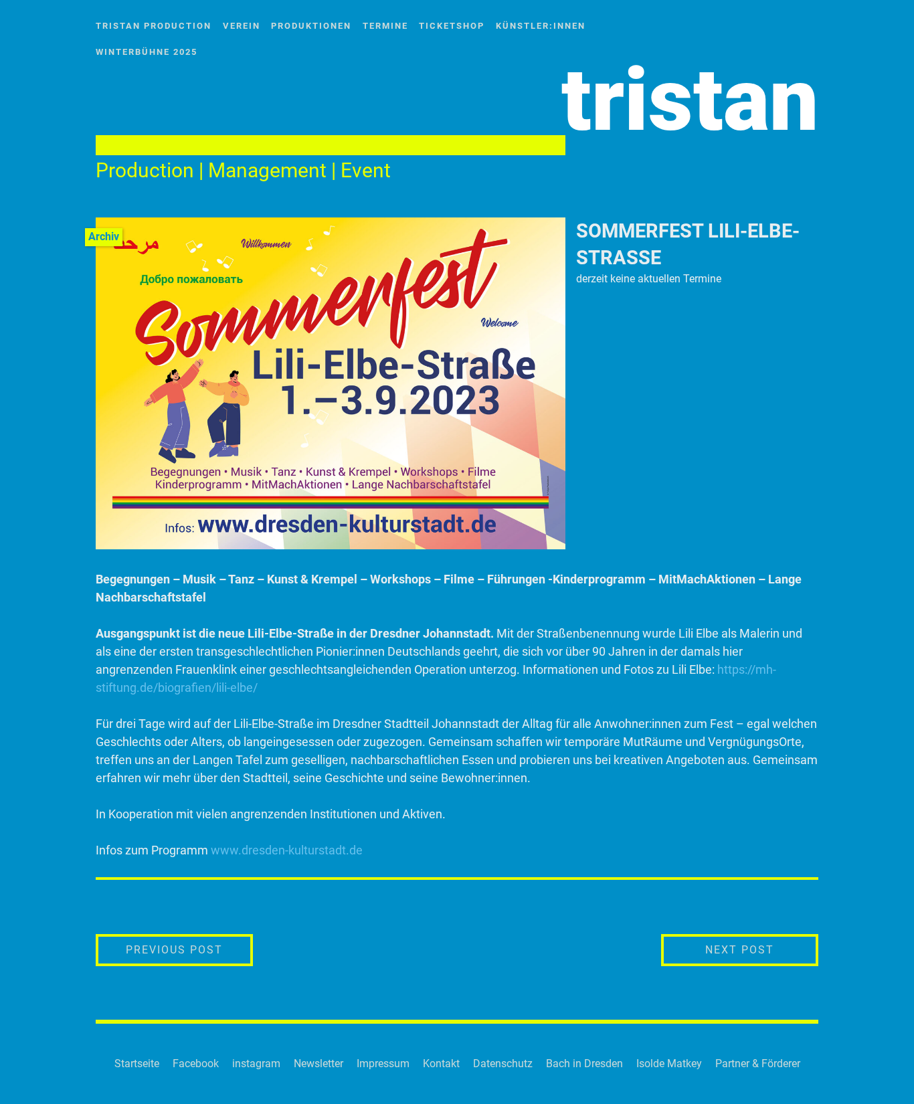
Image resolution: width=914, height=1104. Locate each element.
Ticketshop (451, 26)
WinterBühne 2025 (146, 52)
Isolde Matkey (669, 1063)
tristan (689, 100)
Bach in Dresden (584, 1063)
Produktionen (311, 26)
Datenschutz (503, 1063)
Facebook (196, 1063)
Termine (385, 26)
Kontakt (441, 1063)
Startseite (136, 1063)
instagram (256, 1063)
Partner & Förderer (757, 1063)
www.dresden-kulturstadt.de (287, 850)
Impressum (383, 1063)
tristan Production (153, 26)
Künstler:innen (540, 26)
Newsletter (318, 1063)
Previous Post (189, 949)
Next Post (761, 949)
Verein (241, 26)
